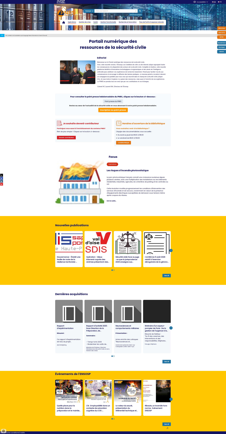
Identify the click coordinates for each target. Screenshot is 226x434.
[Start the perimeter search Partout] (140, 11)
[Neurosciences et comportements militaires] (127, 326)
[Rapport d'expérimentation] (69, 326)
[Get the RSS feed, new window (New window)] (168, 428)
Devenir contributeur (66, 138)
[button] (112, 270)
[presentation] (171, 250)
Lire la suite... (111, 201)
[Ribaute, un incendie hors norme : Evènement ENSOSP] (157, 398)
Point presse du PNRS (113, 101)
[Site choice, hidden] (206, 1)
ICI (98, 79)
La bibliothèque (123, 143)
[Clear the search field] (136, 11)
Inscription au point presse (113, 110)
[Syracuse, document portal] (66, 12)
